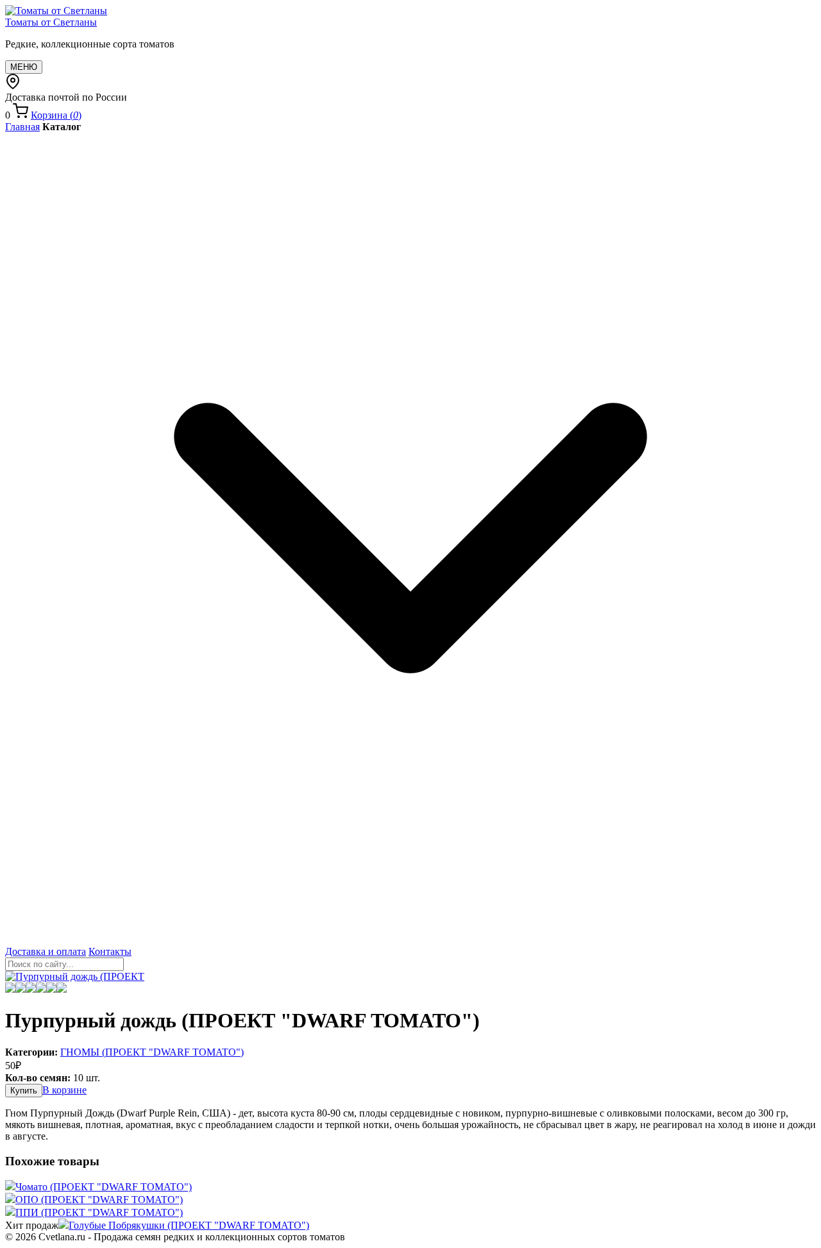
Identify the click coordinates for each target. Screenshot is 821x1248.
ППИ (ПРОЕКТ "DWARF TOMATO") (99, 1212)
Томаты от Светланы (51, 22)
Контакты (110, 951)
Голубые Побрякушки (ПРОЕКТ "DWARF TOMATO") (189, 1225)
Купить (23, 1090)
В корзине (64, 1089)
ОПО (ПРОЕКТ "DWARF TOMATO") (99, 1199)
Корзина (56, 115)
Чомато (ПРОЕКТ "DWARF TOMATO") (103, 1186)
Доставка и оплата (45, 951)
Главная (22, 126)
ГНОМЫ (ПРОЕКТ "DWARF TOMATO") (152, 1052)
